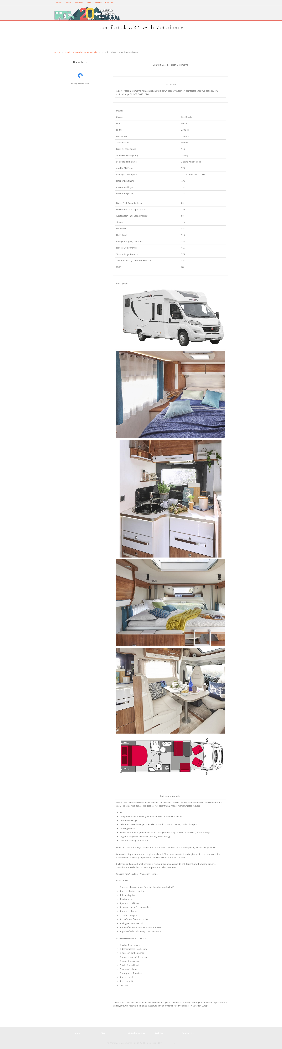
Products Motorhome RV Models (81, 52)
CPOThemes (168, 1042)
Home (57, 52)
